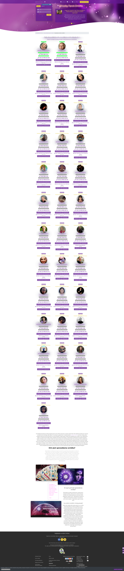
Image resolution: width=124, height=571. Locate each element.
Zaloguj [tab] (38, 6)
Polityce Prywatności (81, 567)
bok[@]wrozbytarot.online (82, 562)
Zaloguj (49, 14)
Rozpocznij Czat (48, 56)
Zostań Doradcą (85, 1)
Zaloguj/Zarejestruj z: (46, 4)
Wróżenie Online (38, 552)
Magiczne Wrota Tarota (39, 558)
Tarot (64, 539)
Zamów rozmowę (40, 56)
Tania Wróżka (37, 560)
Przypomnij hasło (42, 13)
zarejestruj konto (74, 431)
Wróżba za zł (83, 244)
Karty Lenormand (56, 539)
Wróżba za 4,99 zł (64, 152)
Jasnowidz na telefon (38, 561)
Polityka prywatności (52, 561)
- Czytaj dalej (83, 16)
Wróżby (61, 539)
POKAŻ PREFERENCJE (6, 569)
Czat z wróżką (37, 554)
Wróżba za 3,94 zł (65, 62)
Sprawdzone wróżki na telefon (70, 539)
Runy (50, 552)
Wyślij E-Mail (40, 61)
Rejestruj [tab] (42, 6)
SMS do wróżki (51, 554)
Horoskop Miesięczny (38, 556)
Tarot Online (51, 539)
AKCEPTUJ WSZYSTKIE (118, 569)
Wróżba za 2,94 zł (47, 61)
